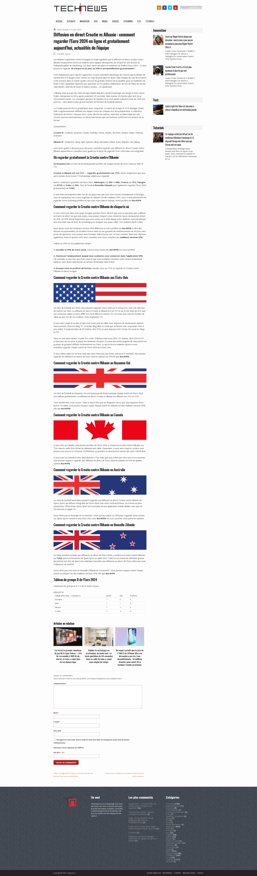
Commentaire (60, 683)
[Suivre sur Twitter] (170, 7)
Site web (57, 731)
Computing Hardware (175, 812)
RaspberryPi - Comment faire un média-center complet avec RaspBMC (142, 805)
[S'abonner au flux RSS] (159, 7)
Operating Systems (174, 843)
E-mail (57, 722)
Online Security (172, 841)
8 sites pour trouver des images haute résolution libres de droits (142, 827)
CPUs (168, 814)
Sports (68, 54)
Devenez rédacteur (154, 873)
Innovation (84, 21)
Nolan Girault (62, 29)
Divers (168, 818)
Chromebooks (172, 810)
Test (139, 21)
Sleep (168, 849)
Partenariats (167, 873)
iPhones (169, 830)
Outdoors (170, 845)
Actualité (71, 21)
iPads (168, 828)
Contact (200, 873)
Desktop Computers (175, 816)
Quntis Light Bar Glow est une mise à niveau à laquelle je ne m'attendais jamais (180, 107)
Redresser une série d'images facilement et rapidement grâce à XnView (142, 838)
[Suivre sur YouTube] (175, 7)
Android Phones (173, 806)
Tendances (170, 855)
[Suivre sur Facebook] (164, 7)
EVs (167, 820)
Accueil (59, 21)
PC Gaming (171, 847)
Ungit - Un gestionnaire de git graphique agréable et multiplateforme (141, 820)
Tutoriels (149, 21)
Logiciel (115, 21)
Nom (56, 713)
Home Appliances (173, 824)
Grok (168, 822)
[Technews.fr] (80, 13)
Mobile (105, 21)
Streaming (128, 21)
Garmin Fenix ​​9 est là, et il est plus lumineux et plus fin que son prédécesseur (178, 70)
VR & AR (169, 861)
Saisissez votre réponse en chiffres (69, 748)
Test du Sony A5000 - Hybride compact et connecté (141, 813)
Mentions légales (189, 873)
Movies (169, 839)
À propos (132, 832)
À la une (169, 808)
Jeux (96, 21)
